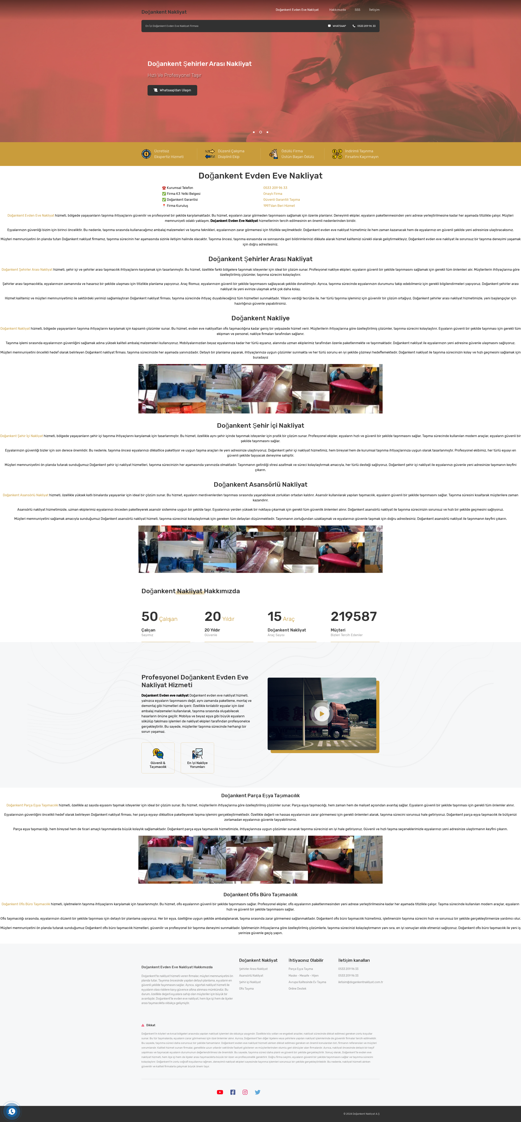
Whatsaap (339, 25)
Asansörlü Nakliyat (251, 975)
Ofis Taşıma (246, 988)
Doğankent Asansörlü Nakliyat (26, 495)
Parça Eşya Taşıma (301, 969)
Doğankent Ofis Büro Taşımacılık (26, 904)
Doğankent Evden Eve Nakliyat (297, 10)
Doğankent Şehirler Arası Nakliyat (27, 270)
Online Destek (297, 988)
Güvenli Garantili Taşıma (281, 200)
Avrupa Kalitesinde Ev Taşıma (307, 982)
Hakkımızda (337, 10)
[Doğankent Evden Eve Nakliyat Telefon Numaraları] (12, 1111)
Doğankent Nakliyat (15, 328)
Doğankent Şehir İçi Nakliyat (22, 436)
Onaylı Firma (272, 194)
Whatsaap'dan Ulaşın (175, 90)
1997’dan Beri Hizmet (279, 206)
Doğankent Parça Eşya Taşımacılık (33, 805)
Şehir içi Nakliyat (250, 982)
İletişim (374, 10)
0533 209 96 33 (366, 25)
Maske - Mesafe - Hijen (304, 975)
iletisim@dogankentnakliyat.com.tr (360, 982)
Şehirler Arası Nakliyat (253, 969)
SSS (357, 10)
